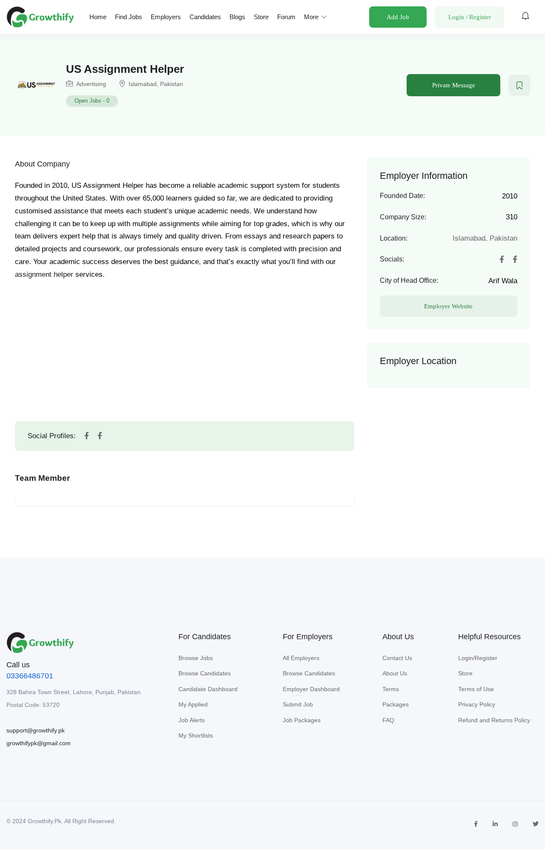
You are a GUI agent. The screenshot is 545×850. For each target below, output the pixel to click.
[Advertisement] (184, 342)
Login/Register (477, 658)
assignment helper (44, 274)
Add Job (398, 17)
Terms (390, 689)
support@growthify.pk (35, 730)
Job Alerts (191, 720)
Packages (395, 704)
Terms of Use (476, 689)
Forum (286, 16)
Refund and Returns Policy (494, 720)
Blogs (237, 16)
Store (261, 16)
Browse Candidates (204, 673)
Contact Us (397, 658)
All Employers (301, 658)
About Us (394, 673)
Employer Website (448, 306)
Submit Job (298, 704)
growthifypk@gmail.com (38, 743)
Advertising (91, 83)
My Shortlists (195, 735)
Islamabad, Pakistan (156, 83)
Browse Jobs (195, 658)
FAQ (388, 720)
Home (97, 16)
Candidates (205, 16)
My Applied (193, 704)
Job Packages (302, 720)
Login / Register (469, 17)
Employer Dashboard (311, 689)
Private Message (453, 85)
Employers (166, 16)
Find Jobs (128, 16)
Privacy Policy (476, 704)
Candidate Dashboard (208, 689)
